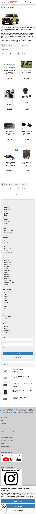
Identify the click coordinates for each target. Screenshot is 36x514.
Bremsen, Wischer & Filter (9, 282)
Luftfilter (6, 213)
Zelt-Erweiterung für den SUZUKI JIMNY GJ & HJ (26, 71)
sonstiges (6, 318)
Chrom (5, 294)
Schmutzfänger (7, 274)
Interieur (6, 241)
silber (5, 308)
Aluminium (6, 292)
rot (4, 304)
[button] (3, 46)
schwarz (5, 306)
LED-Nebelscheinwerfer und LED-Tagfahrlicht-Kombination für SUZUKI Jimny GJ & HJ (9, 72)
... (7, 53)
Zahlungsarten (4, 443)
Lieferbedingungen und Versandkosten (8, 432)
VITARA (11, 411)
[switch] (3, 511)
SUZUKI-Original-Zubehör (7, 409)
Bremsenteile (6, 207)
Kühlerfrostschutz (7, 221)
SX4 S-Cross (7, 411)
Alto (14, 409)
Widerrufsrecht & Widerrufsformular (8, 440)
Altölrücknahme (4, 423)
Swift (1, 411)
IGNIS (28, 409)
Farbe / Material (7, 289)
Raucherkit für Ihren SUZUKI (26, 101)
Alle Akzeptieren (18, 501)
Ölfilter (5, 215)
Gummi (5, 300)
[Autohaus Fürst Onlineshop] (8, 2)
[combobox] (15, 46)
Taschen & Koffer (7, 278)
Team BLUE (6, 328)
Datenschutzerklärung (26, 498)
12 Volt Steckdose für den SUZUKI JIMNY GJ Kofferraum (9, 102)
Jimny (31, 409)
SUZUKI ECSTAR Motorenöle (17, 412)
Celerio (20, 409)
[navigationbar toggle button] (34, 2)
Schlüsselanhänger (8, 316)
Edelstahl (6, 296)
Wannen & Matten (7, 280)
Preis (4, 337)
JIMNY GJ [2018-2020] (8, 231)
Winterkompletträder (8, 253)
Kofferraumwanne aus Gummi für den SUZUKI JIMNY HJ (9, 133)
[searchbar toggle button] (25, 2)
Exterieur (6, 242)
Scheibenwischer (7, 209)
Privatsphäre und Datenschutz (7, 437)
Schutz (5, 245)
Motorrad (6, 332)
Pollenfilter (6, 211)
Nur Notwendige (18, 506)
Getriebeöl (6, 219)
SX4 (3, 411)
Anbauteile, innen (7, 264)
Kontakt (2, 429)
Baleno (17, 409)
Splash (34, 409)
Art (3, 204)
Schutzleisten (7, 276)
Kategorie (5, 238)
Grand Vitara (24, 409)
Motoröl (5, 217)
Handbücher (6, 260)
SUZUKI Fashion (31, 411)
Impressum (3, 426)
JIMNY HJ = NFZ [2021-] (8, 233)
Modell (4, 228)
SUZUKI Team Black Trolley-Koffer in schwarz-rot (26, 163)
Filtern (18, 353)
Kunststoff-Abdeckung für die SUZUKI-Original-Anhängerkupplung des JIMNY (26, 133)
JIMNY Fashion (7, 330)
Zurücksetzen (18, 357)
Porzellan (6, 302)
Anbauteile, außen (7, 262)
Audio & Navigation (8, 249)
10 (24, 53)
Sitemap (2, 434)
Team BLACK (6, 326)
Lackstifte (6, 284)
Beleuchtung (6, 266)
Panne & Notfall (7, 270)
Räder (5, 272)
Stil (4, 323)
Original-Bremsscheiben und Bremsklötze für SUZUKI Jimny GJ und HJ (10, 163)
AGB (2, 420)
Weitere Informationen (18, 510)
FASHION (6, 251)
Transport (6, 247)
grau (5, 298)
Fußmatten (6, 268)
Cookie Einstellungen (5, 446)
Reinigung (6, 223)
